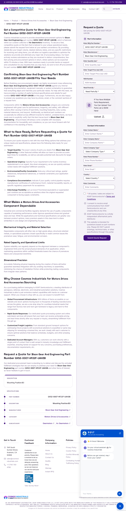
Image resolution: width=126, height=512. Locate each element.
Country (87, 174)
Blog (84, 9)
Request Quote (114, 9)
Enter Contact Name (91, 130)
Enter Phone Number (91, 157)
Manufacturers (73, 9)
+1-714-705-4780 (115, 2)
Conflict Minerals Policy (72, 455)
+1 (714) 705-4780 (12, 466)
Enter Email (88, 165)
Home (40, 9)
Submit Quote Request (97, 238)
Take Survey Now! (32, 486)
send (120, 494)
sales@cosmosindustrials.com (93, 2)
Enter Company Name (92, 139)
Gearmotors (47, 423)
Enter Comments (89, 183)
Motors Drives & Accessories (56, 417)
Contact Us (93, 9)
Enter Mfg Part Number (92, 43)
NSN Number (88, 79)
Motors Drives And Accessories (34, 20)
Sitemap (48, 468)
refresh (120, 433)
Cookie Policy (71, 451)
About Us (50, 9)
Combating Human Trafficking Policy (73, 462)
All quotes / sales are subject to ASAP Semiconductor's (101, 196)
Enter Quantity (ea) (91, 61)
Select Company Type (92, 148)
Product (59, 9)
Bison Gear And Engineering (61, 20)
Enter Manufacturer (91, 52)
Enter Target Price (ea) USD (93, 70)
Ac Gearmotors (62, 423)
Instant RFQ (49, 472)
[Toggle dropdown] (64, 9)
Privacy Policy (71, 447)
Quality (47, 461)
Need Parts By (89, 88)
